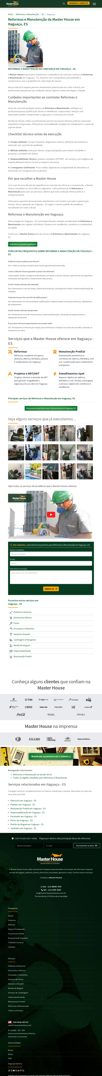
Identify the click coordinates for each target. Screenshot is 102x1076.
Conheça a (51, 877)
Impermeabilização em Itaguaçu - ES (27, 812)
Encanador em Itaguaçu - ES (23, 816)
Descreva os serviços (18, 568)
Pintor (16, 623)
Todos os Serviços (15, 1010)
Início (10, 14)
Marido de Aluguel (15, 988)
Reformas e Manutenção (27, 14)
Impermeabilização (22, 651)
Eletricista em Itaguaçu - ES (23, 800)
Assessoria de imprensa (18, 938)
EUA (10, 1058)
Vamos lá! (50, 589)
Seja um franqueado (16, 929)
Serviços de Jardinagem (18, 992)
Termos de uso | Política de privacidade (51, 896)
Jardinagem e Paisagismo (24, 639)
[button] (51, 515)
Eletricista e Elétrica (22, 617)
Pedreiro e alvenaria (22, 612)
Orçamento (78, 3)
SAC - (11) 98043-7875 (51, 886)
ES (43, 14)
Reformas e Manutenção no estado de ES (32, 774)
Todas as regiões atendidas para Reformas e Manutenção (40, 777)
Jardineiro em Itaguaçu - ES (23, 828)
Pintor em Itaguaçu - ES (21, 820)
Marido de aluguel (21, 645)
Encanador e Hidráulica (23, 628)
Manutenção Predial (22, 656)
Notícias (11, 924)
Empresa (12, 920)
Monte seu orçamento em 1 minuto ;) (51, 756)
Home (10, 916)
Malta (10, 1054)
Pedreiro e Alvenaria (16, 966)
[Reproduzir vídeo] (51, 515)
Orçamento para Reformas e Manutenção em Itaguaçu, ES (51, 408)
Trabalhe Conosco (16, 942)
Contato (11, 947)
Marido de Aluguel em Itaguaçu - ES (27, 824)
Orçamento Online (16, 933)
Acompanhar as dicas (85, 845)
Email (12, 559)
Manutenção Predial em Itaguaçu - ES (28, 808)
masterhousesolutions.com (19, 1025)
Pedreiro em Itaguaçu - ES (22, 804)
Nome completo (17, 550)
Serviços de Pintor (16, 979)
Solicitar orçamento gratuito (23, 244)
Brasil (10, 1050)
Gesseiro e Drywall (21, 634)
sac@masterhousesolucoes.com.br (51, 893)
